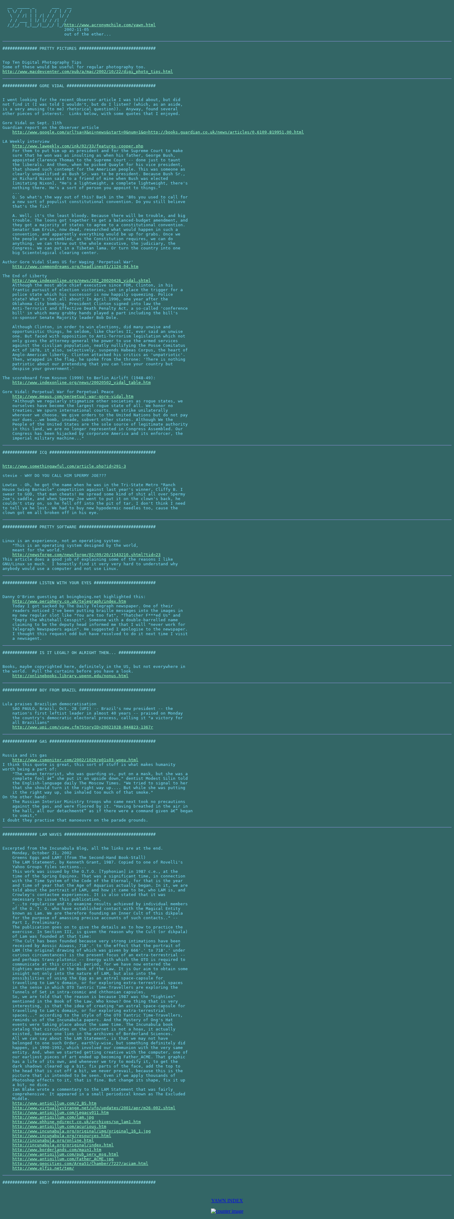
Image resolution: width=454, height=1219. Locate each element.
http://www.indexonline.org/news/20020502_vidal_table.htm (81, 382)
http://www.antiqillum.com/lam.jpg (53, 1117)
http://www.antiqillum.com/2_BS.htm (54, 1103)
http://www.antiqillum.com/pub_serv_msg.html (65, 1154)
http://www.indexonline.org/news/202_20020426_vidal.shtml (81, 280)
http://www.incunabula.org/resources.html (61, 1135)
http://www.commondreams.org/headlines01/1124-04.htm (75, 266)
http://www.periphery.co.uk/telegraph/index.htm (69, 601)
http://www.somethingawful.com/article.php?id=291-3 (64, 466)
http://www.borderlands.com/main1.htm (56, 1149)
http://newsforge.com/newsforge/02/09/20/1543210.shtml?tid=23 (86, 554)
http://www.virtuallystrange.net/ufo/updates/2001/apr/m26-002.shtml (93, 1108)
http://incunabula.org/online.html (53, 1140)
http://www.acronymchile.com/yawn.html (110, 25)
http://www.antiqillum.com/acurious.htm (59, 1126)
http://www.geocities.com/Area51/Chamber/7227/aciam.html (80, 1163)
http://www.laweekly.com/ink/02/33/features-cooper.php (77, 146)
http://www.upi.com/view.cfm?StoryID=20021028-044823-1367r (82, 727)
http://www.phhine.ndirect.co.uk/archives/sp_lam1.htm (76, 1121)
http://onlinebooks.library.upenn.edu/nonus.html (70, 675)
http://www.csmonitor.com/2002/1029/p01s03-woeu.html (75, 760)
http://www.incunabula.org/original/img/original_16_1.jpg (81, 1131)
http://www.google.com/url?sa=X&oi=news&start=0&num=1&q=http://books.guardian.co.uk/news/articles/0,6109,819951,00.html (158, 132)
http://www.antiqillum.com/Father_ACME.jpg (63, 1159)
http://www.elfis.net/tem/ (43, 1168)
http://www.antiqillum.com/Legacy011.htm (60, 1112)
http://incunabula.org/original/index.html (63, 1145)
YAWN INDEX (227, 1200)
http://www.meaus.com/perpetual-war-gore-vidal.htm (72, 396)
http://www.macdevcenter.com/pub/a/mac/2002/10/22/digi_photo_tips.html (87, 71)
